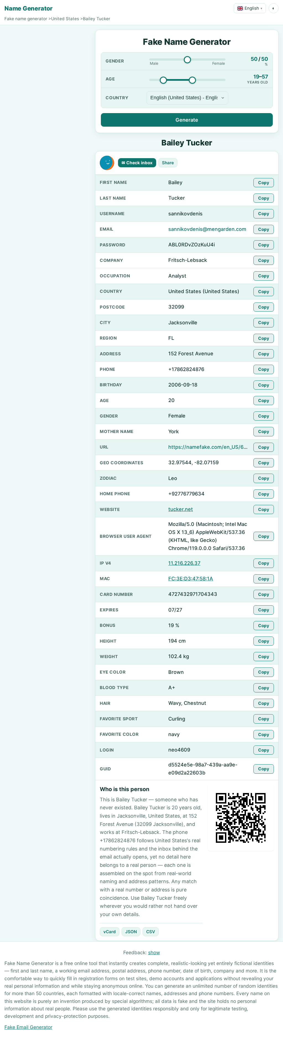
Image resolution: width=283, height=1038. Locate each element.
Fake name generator (25, 18)
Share (168, 162)
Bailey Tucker (96, 18)
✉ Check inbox (137, 162)
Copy (263, 182)
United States (65, 18)
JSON (131, 931)
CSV (150, 931)
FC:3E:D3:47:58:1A (190, 578)
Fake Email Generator (28, 1027)
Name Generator (28, 8)
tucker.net (180, 509)
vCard (109, 931)
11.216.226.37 (184, 563)
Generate (186, 120)
